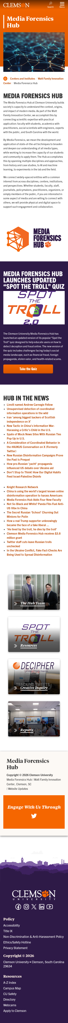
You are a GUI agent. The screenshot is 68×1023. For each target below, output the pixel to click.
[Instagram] (26, 908)
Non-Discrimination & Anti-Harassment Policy (33, 936)
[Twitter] (34, 817)
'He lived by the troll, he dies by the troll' (32, 529)
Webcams (9, 1005)
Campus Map (12, 988)
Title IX (7, 931)
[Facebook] (18, 908)
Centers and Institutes (22, 78)
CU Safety (9, 994)
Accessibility (11, 925)
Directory (9, 999)
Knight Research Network (22, 487)
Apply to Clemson (14, 1011)
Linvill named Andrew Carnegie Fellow (30, 404)
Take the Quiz (28, 368)
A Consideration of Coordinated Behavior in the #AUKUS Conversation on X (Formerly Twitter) (33, 447)
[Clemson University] (16, 6)
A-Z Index (9, 982)
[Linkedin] (42, 908)
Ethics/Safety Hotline (17, 942)
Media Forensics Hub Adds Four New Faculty (34, 499)
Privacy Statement (15, 948)
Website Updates (18, 788)
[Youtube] (50, 908)
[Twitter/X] (34, 908)
